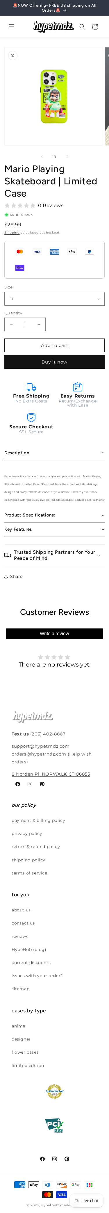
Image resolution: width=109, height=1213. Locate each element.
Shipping (12, 232)
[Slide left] (41, 156)
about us (21, 910)
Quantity (13, 313)
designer (21, 1039)
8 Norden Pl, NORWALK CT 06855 (51, 774)
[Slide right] (67, 156)
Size (8, 287)
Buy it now (54, 362)
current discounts (31, 962)
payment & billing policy (38, 820)
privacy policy (27, 833)
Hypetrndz (50, 1205)
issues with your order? (37, 975)
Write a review (54, 633)
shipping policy (28, 860)
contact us (23, 923)
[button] (11, 26)
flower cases (25, 1052)
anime (18, 1026)
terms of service (29, 873)
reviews (20, 936)
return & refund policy (36, 846)
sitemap (20, 988)
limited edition (28, 1065)
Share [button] (16, 576)
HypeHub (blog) (29, 949)
